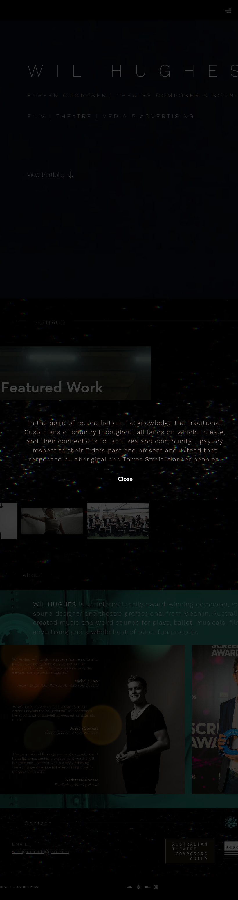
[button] (125, 479)
